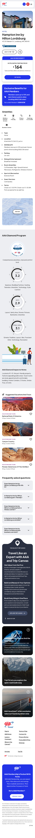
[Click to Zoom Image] (17, 19)
